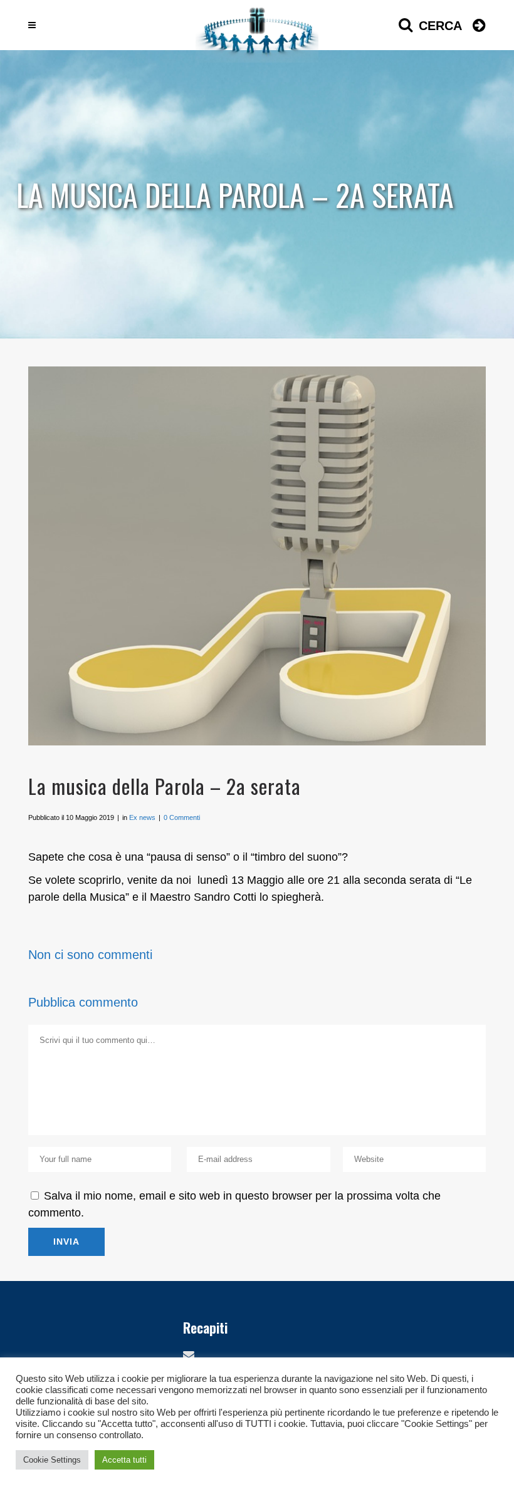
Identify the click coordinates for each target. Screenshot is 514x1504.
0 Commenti (182, 817)
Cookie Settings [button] (52, 1460)
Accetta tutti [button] (124, 1460)
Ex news (142, 817)
